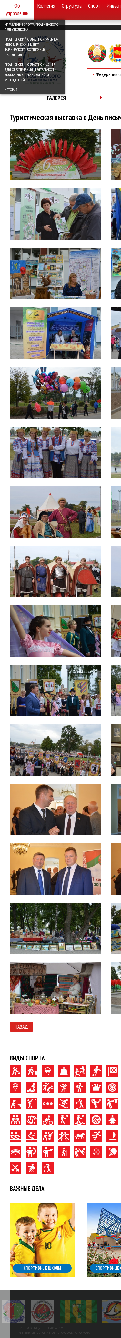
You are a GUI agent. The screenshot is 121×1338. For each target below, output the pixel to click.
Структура (72, 5)
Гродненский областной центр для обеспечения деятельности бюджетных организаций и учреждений (30, 72)
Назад (21, 1027)
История (11, 89)
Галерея (56, 98)
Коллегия (46, 5)
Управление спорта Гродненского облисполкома (31, 27)
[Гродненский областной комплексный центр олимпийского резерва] (42, 1311)
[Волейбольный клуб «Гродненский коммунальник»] (13, 1311)
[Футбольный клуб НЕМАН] (78, 1311)
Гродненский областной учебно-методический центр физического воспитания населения (31, 47)
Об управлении (17, 9)
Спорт (94, 5)
